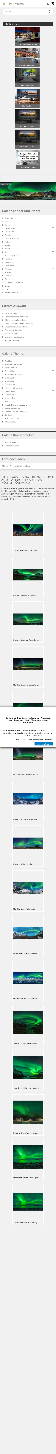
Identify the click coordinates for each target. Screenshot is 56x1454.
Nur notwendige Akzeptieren (40, 739)
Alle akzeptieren (43, 744)
